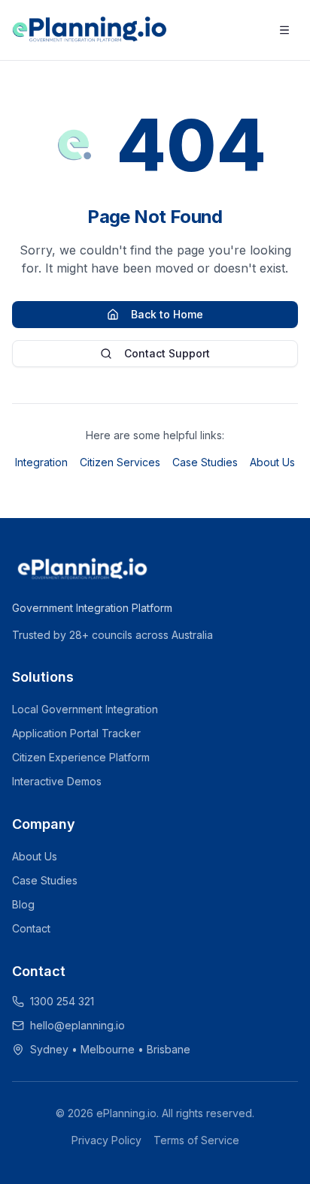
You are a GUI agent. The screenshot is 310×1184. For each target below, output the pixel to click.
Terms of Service (196, 1140)
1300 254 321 (62, 1001)
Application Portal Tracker (76, 733)
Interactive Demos (57, 781)
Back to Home (167, 314)
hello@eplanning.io (77, 1025)
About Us (272, 462)
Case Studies (205, 462)
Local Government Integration (85, 709)
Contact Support (167, 353)
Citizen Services (120, 462)
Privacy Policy (106, 1140)
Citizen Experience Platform (81, 757)
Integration (41, 462)
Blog (23, 904)
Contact (31, 928)
